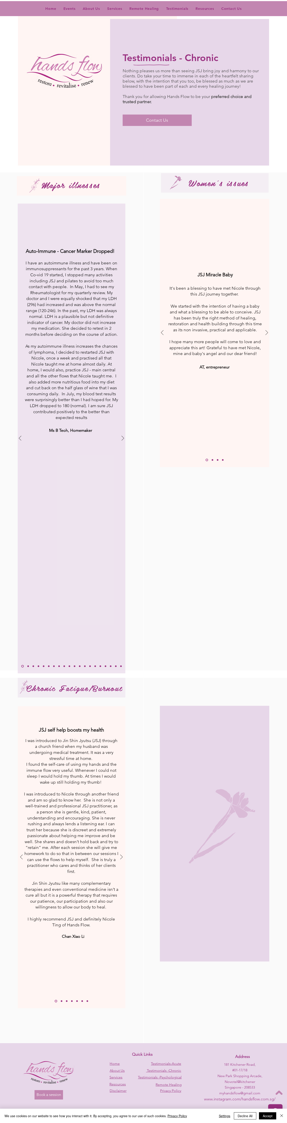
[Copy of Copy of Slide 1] (33, 666)
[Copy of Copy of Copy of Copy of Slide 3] (56, 1001)
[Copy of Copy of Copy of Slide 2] (212, 460)
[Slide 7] (87, 1001)
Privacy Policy (177, 1116)
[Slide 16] (100, 666)
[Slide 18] (110, 666)
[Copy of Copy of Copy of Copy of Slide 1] (43, 666)
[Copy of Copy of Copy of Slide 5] (49, 666)
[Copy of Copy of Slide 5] (79, 666)
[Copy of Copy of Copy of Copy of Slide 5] (95, 666)
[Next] (123, 438)
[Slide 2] (64, 666)
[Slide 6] (82, 1001)
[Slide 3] (69, 666)
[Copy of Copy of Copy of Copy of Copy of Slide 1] (54, 666)
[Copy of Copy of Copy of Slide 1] (38, 666)
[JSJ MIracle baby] (207, 460)
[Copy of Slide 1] (28, 666)
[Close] (281, 1115)
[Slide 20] (121, 666)
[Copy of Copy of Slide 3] (77, 1001)
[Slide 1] (22, 666)
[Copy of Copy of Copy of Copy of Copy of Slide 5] (90, 666)
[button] (177, 8)
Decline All (245, 1116)
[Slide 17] (105, 666)
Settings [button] (224, 1116)
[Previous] (20, 438)
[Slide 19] (116, 666)
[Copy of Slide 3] (72, 1001)
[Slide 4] (74, 666)
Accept (267, 1116)
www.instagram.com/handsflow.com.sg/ (240, 1099)
